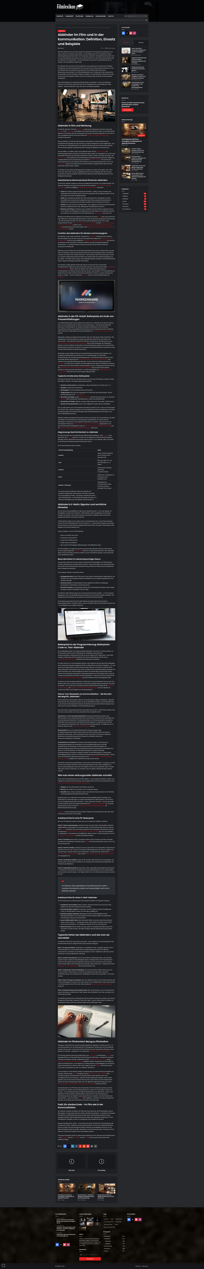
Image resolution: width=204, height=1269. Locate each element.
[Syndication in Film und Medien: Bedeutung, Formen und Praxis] (106, 1188)
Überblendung (98, 213)
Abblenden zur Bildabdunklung (81, 726)
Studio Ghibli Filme (108, 1224)
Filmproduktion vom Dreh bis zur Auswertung (86, 423)
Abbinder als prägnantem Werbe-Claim (98, 135)
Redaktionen (78, 550)
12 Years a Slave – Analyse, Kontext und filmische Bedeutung (138, 150)
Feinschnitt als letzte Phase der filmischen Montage (93, 359)
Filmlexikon (80, 129)
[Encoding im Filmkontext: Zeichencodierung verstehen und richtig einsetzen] (90, 1220)
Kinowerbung (62, 163)
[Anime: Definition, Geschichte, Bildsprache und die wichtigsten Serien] (126, 51)
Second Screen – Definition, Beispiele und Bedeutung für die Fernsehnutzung (86, 1196)
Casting (70, 437)
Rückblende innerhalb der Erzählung (101, 984)
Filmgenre (125, 196)
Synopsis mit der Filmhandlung (66, 835)
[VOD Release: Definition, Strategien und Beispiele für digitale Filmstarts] (66, 1188)
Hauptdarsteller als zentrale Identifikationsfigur (91, 805)
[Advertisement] (118, 5)
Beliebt (126, 42)
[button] (3, 1265)
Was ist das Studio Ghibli (109, 1227)
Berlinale (63, 829)
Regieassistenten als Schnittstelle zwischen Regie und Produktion (76, 1083)
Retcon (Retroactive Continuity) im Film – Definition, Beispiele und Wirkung (139, 176)
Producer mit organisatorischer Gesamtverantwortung (75, 428)
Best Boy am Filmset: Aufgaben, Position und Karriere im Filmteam (138, 76)
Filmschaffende (101, 16)
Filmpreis (63, 399)
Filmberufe (125, 198)
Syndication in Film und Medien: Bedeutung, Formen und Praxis (106, 1196)
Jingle (99, 216)
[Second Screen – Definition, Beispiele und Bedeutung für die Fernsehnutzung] (86, 1188)
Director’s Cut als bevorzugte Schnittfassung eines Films (74, 783)
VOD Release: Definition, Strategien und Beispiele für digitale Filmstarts (66, 1196)
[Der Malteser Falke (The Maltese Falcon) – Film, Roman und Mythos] (82, 1224)
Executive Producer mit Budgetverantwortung (98, 426)
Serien (81, 1098)
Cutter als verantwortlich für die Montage (84, 223)
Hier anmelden (127, 110)
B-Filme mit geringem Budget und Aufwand (70, 677)
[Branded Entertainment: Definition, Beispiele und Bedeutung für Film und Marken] (90, 1224)
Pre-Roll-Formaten (95, 159)
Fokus (87, 841)
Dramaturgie (92, 236)
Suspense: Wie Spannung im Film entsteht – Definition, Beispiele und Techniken (139, 60)
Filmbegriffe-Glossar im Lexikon (67, 659)
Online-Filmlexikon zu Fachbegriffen (100, 1051)
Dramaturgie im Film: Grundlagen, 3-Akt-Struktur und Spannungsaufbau (138, 85)
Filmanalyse (89, 16)
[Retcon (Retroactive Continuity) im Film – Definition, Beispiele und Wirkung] (126, 176)
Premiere (105, 435)
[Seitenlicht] (82, 1220)
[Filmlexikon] (70, 6)
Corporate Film (62, 157)
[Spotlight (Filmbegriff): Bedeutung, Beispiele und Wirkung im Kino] (97, 1220)
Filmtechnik (79, 16)
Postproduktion (79, 394)
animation (106, 1219)
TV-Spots (85, 275)
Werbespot (65, 1137)
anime (112, 1219)
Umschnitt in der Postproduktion (87, 187)
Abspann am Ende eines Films (97, 1059)
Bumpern (60, 277)
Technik (116, 1224)
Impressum (138, 1266)
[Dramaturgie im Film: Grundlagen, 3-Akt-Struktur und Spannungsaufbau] (126, 85)
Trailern (108, 1055)
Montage (98, 1065)
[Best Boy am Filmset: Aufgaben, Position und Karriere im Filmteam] (126, 77)
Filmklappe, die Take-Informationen (68, 966)
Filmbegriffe (69, 16)
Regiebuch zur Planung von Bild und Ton (95, 240)
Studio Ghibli (118, 1221)
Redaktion (61, 48)
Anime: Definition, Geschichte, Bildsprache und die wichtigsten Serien (139, 51)
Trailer (87, 1137)
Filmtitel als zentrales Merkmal (97, 1073)
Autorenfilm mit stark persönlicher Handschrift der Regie (83, 831)
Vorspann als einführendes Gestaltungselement (84, 687)
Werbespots (70, 131)
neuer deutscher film (108, 1221)
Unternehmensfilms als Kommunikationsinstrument (72, 343)
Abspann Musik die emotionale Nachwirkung (70, 1061)
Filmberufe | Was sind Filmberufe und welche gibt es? (138, 68)
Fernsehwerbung (101, 151)
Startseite (59, 16)
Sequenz (60, 131)
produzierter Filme (84, 397)
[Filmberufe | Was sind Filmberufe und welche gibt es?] (126, 69)
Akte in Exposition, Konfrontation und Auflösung (99, 853)
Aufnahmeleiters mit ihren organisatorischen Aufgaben (75, 367)
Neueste (141, 42)
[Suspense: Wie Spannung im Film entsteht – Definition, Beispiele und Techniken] (126, 60)
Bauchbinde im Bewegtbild (97, 803)
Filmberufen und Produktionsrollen (103, 331)
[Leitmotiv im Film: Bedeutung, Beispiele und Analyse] (97, 1224)
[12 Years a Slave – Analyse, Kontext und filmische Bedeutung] (126, 151)
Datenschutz (145, 1266)
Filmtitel (111, 16)
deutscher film (119, 1219)
